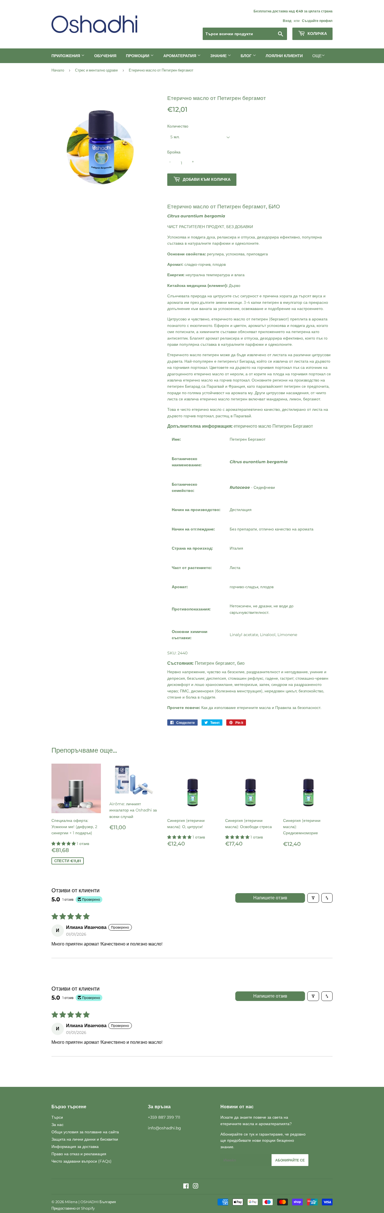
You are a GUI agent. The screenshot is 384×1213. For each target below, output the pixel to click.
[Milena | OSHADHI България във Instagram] (195, 1186)
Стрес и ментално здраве (96, 70)
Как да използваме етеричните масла (236, 707)
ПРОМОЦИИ (138, 55)
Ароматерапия (180, 55)
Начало (57, 70)
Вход (287, 21)
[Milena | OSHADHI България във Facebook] (186, 1186)
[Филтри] (313, 898)
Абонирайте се (290, 1160)
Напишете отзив (270, 897)
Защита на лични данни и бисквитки (84, 1139)
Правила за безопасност (297, 707)
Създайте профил (317, 21)
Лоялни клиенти (284, 55)
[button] (64, 843)
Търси (57, 1117)
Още (317, 55)
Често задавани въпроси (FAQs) (81, 1161)
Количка (316, 33)
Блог (247, 55)
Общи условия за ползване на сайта (85, 1131)
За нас (57, 1124)
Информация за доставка (75, 1146)
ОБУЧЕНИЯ (105, 55)
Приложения (66, 55)
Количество (177, 126)
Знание (219, 55)
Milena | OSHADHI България (90, 1201)
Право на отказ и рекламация (78, 1153)
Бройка (173, 152)
